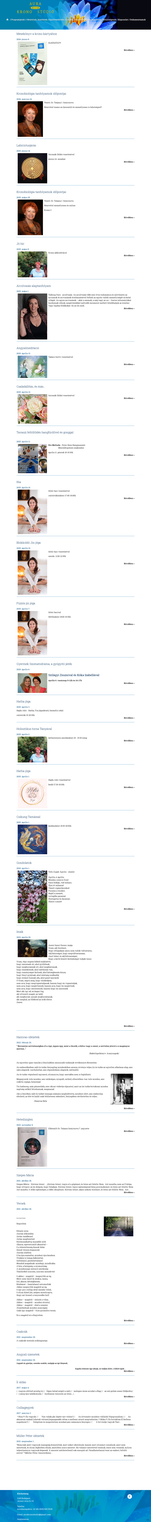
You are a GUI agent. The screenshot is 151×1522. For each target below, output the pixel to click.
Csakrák (22, 1331)
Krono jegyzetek (93, 19)
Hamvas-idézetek (28, 1037)
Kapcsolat (123, 19)
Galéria (69, 19)
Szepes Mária (25, 1175)
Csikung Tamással (28, 817)
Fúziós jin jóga (26, 603)
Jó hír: (21, 244)
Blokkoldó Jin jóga (29, 542)
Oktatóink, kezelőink (37, 19)
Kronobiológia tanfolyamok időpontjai (41, 93)
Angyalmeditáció (28, 348)
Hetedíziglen (25, 1119)
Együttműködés (57, 19)
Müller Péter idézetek (30, 1436)
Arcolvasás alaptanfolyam (34, 286)
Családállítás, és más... (31, 386)
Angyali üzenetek (28, 1354)
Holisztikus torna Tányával (34, 729)
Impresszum (23, 1519)
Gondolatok (24, 863)
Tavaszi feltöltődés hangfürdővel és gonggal (45, 432)
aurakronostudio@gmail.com (37, 1514)
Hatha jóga (24, 701)
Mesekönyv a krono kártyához (37, 34)
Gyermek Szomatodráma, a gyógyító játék (44, 664)
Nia (19, 482)
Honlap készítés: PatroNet (148, 1520)
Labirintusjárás (26, 145)
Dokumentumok (138, 19)
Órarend (79, 19)
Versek (21, 1203)
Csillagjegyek (25, 1407)
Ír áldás (21, 1382)
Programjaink (18, 19)
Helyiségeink (109, 19)
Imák (20, 932)
